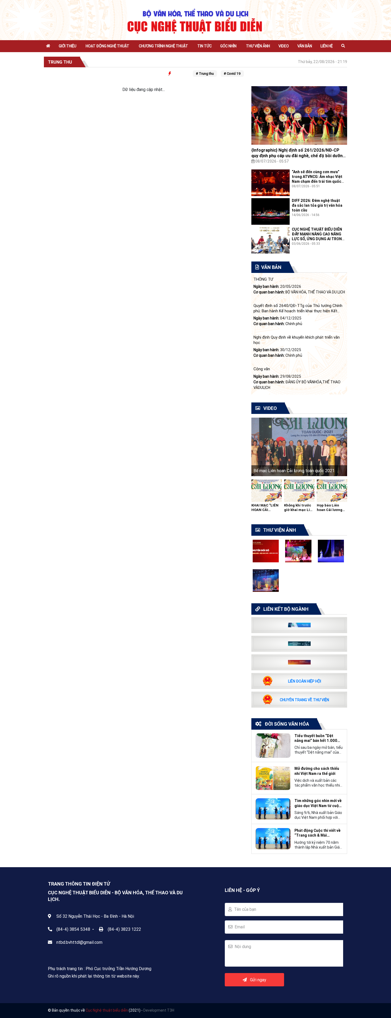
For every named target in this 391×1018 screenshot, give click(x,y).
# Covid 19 (226, 73)
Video (283, 46)
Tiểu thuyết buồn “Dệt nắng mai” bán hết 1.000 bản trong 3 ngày (315, 738)
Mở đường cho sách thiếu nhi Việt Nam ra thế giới (316, 771)
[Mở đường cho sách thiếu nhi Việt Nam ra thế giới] (273, 777)
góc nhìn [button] (228, 46)
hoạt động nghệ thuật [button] (107, 46)
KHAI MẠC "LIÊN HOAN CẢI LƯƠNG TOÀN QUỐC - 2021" (264, 512)
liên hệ (327, 46)
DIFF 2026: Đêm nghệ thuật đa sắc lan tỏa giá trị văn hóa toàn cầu (317, 205)
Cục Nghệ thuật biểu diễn (107, 1010)
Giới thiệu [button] (67, 46)
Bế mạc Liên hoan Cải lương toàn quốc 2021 (294, 470)
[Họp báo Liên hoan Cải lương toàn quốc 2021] (332, 490)
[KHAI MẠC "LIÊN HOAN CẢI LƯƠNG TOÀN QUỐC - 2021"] (266, 490)
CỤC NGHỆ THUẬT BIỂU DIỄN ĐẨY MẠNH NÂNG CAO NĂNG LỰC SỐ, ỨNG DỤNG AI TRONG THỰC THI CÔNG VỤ (318, 236)
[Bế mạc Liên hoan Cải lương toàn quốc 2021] (299, 446)
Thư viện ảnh (258, 46)
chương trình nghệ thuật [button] (163, 46)
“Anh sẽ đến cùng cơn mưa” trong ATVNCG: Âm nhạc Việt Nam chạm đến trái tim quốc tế (317, 179)
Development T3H (158, 1010)
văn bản (304, 46)
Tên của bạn (244, 909)
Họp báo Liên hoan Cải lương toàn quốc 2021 (330, 510)
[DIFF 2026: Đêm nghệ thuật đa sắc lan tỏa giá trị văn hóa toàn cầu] (270, 211)
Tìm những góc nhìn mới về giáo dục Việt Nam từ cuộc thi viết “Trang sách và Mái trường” (318, 803)
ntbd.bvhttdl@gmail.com (79, 942)
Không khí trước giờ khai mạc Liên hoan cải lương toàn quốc (299, 512)
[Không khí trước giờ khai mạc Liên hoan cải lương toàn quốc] (299, 490)
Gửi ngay (256, 979)
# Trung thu (198, 73)
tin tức (204, 46)
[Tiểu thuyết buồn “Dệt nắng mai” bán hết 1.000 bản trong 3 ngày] (273, 745)
